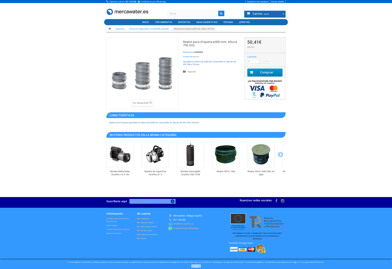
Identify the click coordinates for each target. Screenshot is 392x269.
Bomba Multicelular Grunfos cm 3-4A (120, 173)
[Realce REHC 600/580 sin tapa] (261, 154)
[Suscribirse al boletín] (172, 201)
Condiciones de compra (117, 229)
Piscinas (228, 22)
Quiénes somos (113, 233)
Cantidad (251, 56)
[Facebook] (276, 200)
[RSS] (282, 200)
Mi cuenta (144, 213)
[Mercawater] (134, 9)
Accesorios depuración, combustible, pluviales (149, 28)
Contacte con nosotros (257, 1)
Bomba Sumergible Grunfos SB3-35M (190, 173)
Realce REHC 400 (226, 171)
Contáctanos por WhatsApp (153, 1)
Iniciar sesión (277, 1)
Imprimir (192, 71)
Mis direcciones (144, 230)
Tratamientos (163, 22)
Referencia (188, 52)
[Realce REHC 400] (225, 154)
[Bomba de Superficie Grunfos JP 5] (155, 154)
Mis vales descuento (147, 226)
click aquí (301, 262)
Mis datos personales (147, 234)
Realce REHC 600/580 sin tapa (261, 173)
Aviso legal (111, 225)
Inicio (145, 22)
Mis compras (143, 218)
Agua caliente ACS (206, 22)
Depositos (184, 22)
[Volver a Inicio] (110, 29)
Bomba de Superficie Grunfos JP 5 (155, 173)
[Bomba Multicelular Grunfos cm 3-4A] (120, 154)
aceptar (196, 266)
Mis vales (141, 238)
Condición (188, 56)
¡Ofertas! (244, 22)
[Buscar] (221, 13)
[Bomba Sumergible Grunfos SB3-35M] (190, 154)
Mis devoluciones (145, 222)
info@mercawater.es (183, 223)
